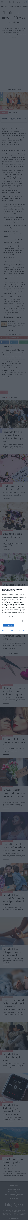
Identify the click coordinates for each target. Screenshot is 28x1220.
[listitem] (14, 617)
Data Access (14, 630)
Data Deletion (5, 630)
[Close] (24, 589)
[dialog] (14, 610)
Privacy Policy (22, 630)
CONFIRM (9, 625)
